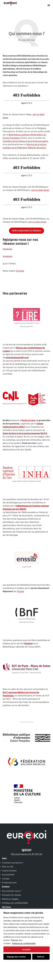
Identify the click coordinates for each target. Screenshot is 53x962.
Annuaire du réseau (11, 895)
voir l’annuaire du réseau (26, 230)
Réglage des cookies (16, 957)
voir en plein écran (40, 190)
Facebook (7, 249)
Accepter (26, 949)
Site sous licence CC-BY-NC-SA (26, 854)
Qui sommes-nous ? (11, 891)
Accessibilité (8, 874)
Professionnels (9, 882)
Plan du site (7, 866)
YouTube (20, 271)
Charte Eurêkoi (9, 870)
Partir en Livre (28, 420)
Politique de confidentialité (23, 943)
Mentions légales (10, 899)
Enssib (21, 591)
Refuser (40, 957)
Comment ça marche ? (13, 862)
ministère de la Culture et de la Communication (25, 141)
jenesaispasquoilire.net (17, 357)
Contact (6, 878)
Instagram (7, 256)
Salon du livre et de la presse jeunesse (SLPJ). (25, 433)
